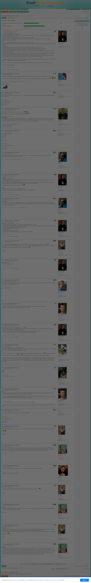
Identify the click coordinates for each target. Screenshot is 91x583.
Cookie (26, 580)
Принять (84, 580)
